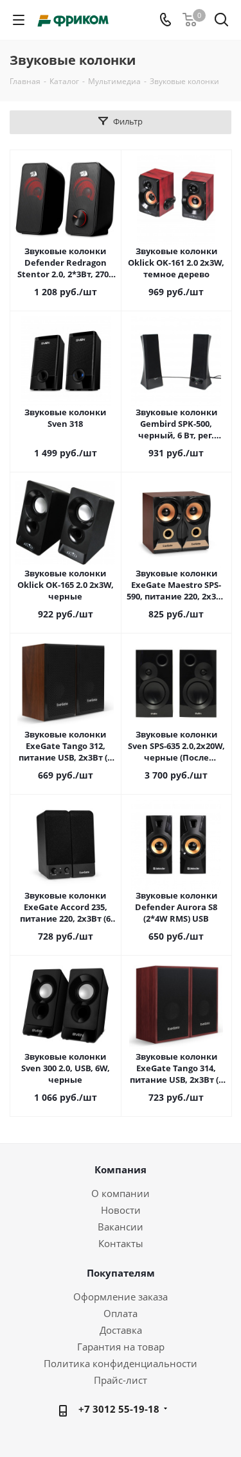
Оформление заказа (120, 1296)
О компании (120, 1193)
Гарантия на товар (121, 1346)
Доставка (121, 1329)
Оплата (120, 1313)
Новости (121, 1209)
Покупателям (121, 1272)
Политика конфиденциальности (120, 1363)
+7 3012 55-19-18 (118, 1408)
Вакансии (120, 1226)
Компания (120, 1169)
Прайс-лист (120, 1380)
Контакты (120, 1243)
